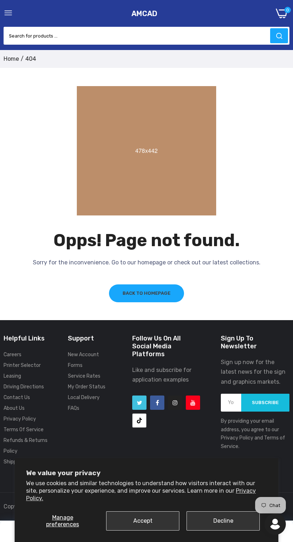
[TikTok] (139, 420)
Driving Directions (24, 387)
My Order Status (86, 387)
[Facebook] (157, 403)
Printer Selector (22, 365)
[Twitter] (139, 403)
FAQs (73, 408)
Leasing (12, 376)
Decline (223, 520)
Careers (12, 355)
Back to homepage (146, 293)
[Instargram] (175, 403)
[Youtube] (193, 403)
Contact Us (17, 397)
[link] (279, 483)
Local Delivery (84, 397)
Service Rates (84, 376)
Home (11, 58)
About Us (14, 408)
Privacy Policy (20, 419)
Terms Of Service (24, 430)
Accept (143, 520)
